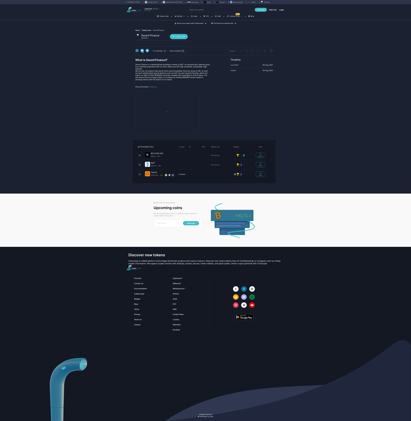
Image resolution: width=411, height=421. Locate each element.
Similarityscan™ (179, 288)
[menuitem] (162, 16)
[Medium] (252, 297)
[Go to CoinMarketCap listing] (173, 175)
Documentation (140, 288)
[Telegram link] (147, 51)
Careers (137, 325)
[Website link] (137, 51)
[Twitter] (235, 289)
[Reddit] (235, 297)
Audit (175, 299)
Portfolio (176, 330)
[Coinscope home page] (134, 10)
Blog (136, 304)
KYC (174, 304)
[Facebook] (243, 289)
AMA (175, 309)
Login (281, 10)
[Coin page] (160, 155)
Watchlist (176, 325)
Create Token (178, 314)
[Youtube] (252, 305)
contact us (153, 87)
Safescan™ (177, 283)
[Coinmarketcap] (252, 289)
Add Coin (273, 10)
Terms (136, 309)
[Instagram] (235, 305)
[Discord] (243, 297)
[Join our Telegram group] (243, 305)
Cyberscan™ (178, 278)
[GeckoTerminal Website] (169, 175)
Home (137, 30)
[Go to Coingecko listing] (166, 175)
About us (138, 319)
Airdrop (176, 294)
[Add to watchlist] (139, 155)
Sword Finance (158, 30)
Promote (260, 10)
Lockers (176, 319)
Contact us (138, 283)
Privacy (137, 314)
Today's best (146, 30)
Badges (233, 51)
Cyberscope (139, 294)
